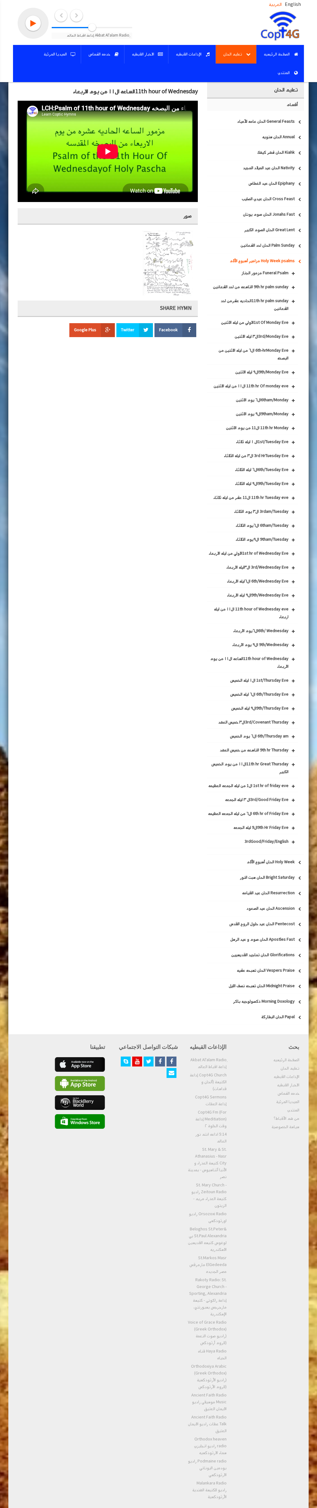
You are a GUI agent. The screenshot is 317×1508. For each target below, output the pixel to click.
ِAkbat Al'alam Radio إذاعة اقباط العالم (208, 1063)
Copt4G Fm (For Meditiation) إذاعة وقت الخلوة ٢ (211, 1119)
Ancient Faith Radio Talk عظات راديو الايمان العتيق (207, 1424)
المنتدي (293, 1110)
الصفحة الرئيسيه (286, 1060)
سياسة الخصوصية (285, 1127)
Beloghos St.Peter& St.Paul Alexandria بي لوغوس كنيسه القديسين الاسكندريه (207, 1239)
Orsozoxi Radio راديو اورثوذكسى (208, 1217)
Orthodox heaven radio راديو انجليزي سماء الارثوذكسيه (210, 1446)
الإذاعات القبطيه (286, 1076)
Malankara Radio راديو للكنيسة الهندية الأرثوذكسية (209, 1490)
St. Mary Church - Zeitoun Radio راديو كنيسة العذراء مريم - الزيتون (209, 1195)
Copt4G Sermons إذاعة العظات (211, 1100)
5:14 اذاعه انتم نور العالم (211, 1138)
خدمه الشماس (288, 1093)
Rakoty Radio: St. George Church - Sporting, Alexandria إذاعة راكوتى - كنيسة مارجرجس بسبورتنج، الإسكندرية (208, 1297)
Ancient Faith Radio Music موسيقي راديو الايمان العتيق (209, 1402)
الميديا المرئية (287, 1102)
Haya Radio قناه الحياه (212, 1354)
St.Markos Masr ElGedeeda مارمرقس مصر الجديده (208, 1264)
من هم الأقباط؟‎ (286, 1118)
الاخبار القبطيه (288, 1085)
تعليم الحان (289, 1068)
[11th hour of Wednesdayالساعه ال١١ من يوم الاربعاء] (167, 263)
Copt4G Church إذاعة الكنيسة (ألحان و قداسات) (208, 1082)
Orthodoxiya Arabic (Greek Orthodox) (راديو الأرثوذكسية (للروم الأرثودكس (209, 1377)
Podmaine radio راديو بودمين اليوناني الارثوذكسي (207, 1468)
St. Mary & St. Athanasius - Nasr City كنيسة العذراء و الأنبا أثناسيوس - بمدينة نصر (207, 1163)
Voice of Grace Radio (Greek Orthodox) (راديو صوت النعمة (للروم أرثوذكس (207, 1333)
